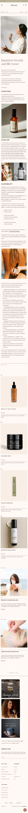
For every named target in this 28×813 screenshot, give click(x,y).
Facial (15, 769)
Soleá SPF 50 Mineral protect (8, 550)
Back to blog (4, 364)
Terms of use (4, 790)
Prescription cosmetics (6, 774)
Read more (3, 609)
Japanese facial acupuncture (10, 651)
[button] (23, 5)
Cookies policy (4, 792)
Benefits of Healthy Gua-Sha (9, 600)
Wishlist (3, 769)
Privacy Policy (4, 794)
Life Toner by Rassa (14, 231)
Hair (15, 774)
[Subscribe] (26, 757)
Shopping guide (4, 787)
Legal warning (4, 797)
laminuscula (24, 806)
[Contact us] (25, 810)
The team (3, 776)
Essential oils (17, 776)
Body (15, 771)
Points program (4, 771)
